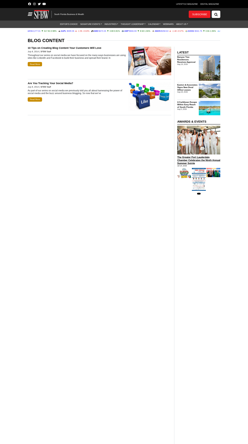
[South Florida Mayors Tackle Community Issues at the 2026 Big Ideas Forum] (199, 179)
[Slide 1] (199, 194)
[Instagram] (34, 4)
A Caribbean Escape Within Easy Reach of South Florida (187, 104)
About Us (181, 24)
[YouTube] (44, 4)
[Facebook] (29, 4)
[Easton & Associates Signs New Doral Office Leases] (209, 91)
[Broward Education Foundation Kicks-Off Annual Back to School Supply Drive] (184, 173)
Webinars (168, 24)
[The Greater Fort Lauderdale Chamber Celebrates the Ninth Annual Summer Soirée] (198, 140)
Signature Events (90, 24)
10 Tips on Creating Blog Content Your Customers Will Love (64, 48)
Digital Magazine (209, 4)
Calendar (153, 24)
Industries (110, 24)
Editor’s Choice (69, 24)
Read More (35, 64)
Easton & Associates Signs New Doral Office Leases (187, 87)
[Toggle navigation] (30, 14)
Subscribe (199, 14)
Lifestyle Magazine (187, 4)
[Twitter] (39, 4)
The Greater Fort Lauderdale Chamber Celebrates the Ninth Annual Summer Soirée (198, 160)
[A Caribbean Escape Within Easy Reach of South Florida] (209, 108)
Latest (183, 52)
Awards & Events (191, 121)
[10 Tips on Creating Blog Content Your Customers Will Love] (149, 62)
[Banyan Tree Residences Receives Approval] (209, 68)
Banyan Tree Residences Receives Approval (186, 59)
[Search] (216, 14)
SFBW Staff (45, 51)
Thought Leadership (132, 24)
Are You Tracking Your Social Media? (50, 83)
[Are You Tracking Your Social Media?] (149, 97)
